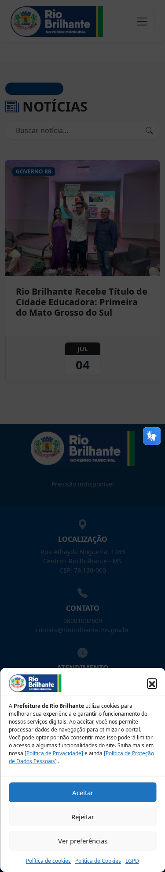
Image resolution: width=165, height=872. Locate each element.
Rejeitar (82, 816)
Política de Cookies (98, 861)
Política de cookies (48, 861)
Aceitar (82, 792)
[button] (151, 683)
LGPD (132, 861)
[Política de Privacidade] (54, 753)
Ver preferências (82, 840)
